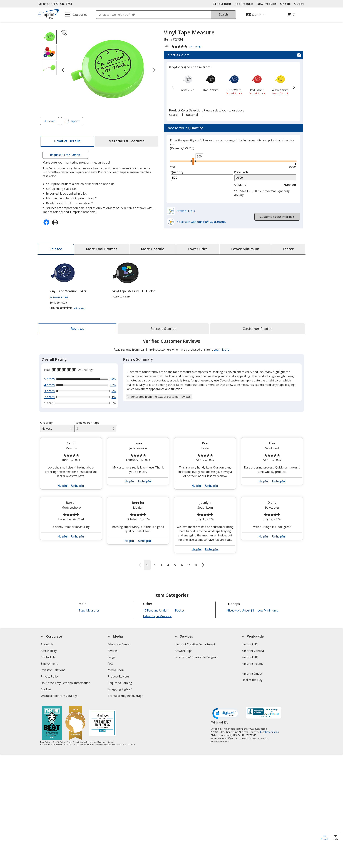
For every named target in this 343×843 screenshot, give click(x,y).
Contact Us (48, 657)
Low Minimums (268, 610)
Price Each (241, 172)
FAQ (110, 664)
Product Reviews (119, 676)
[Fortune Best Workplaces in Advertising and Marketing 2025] (52, 723)
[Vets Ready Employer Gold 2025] (75, 723)
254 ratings (196, 46)
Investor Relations (53, 670)
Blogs (111, 657)
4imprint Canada (253, 651)
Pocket (179, 610)
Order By (46, 423)
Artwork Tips (183, 651)
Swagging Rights (119, 689)
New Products (267, 4)
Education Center (119, 644)
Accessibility (49, 651)
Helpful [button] (63, 486)
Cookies (46, 689)
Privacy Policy (50, 676)
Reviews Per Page (87, 423)
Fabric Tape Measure (157, 616)
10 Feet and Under (155, 610)
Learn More (221, 350)
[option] (187, 82)
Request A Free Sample (65, 155)
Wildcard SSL (219, 723)
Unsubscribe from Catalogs (59, 696)
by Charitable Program (196, 657)
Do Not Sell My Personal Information (66, 683)
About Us (47, 644)
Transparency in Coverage (126, 696)
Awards (113, 651)
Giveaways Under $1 (240, 610)
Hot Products (244, 4)
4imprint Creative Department (195, 644)
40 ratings (80, 308)
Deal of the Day (252, 680)
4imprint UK (250, 657)
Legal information (269, 732)
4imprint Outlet (252, 674)
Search (223, 14)
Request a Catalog (120, 683)
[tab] (67, 141)
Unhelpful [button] (77, 486)
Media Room (116, 670)
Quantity (177, 172)
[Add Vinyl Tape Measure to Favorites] (64, 33)
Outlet (299, 4)
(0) (291, 15)
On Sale (285, 4)
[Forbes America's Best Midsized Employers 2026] (102, 723)
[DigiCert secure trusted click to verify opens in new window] (225, 713)
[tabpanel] (171, 453)
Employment (49, 664)
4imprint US (250, 644)
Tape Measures (89, 610)
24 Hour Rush (222, 4)
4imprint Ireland (252, 664)
